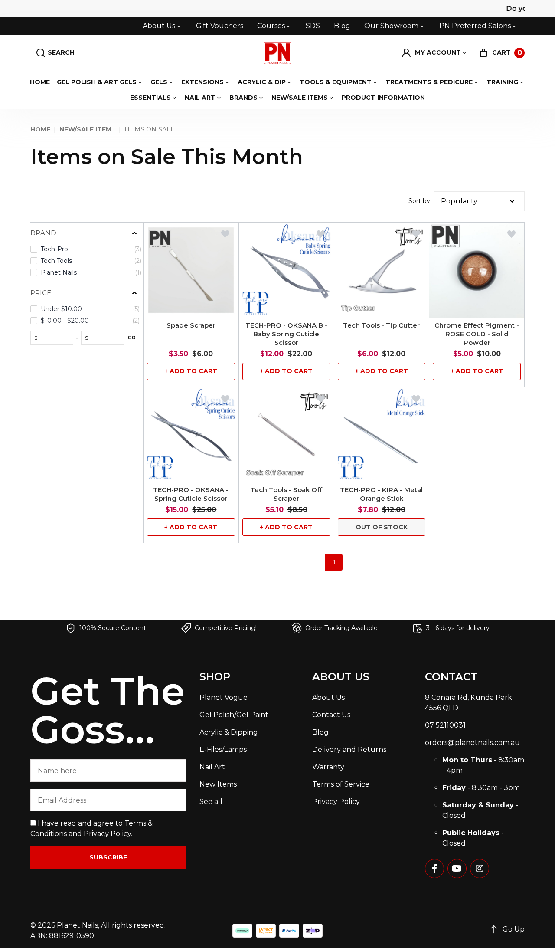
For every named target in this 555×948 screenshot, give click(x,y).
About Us (159, 26)
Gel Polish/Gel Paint (233, 715)
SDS (313, 26)
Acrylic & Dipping (228, 732)
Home (40, 82)
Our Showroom (391, 26)
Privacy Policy (107, 834)
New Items (218, 784)
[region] (86, 403)
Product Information (383, 98)
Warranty (328, 767)
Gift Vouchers (219, 26)
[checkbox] (85, 249)
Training (502, 82)
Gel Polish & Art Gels (97, 82)
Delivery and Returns (349, 749)
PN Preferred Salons (475, 26)
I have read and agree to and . (91, 828)
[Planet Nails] (278, 53)
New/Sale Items (299, 98)
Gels (158, 82)
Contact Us (331, 715)
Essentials (150, 98)
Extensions (202, 82)
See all (210, 801)
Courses (271, 26)
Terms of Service (340, 784)
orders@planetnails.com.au (472, 742)
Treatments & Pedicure (429, 82)
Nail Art (200, 98)
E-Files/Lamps (223, 749)
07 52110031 (445, 725)
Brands (243, 98)
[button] (434, 53)
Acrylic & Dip (262, 82)
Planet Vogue (223, 697)
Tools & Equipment (336, 82)
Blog (342, 26)
